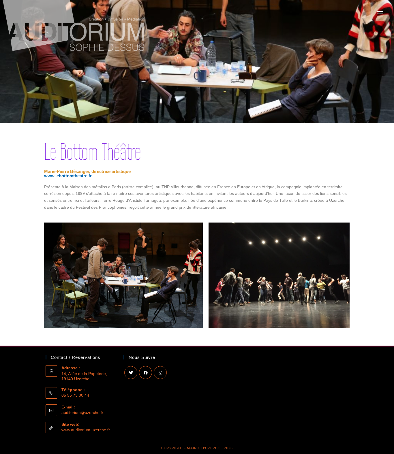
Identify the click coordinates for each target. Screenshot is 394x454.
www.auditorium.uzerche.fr (85, 429)
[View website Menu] (379, 14)
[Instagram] (160, 372)
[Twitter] (130, 372)
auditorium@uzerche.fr (82, 412)
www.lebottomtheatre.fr (68, 175)
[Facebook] (145, 372)
